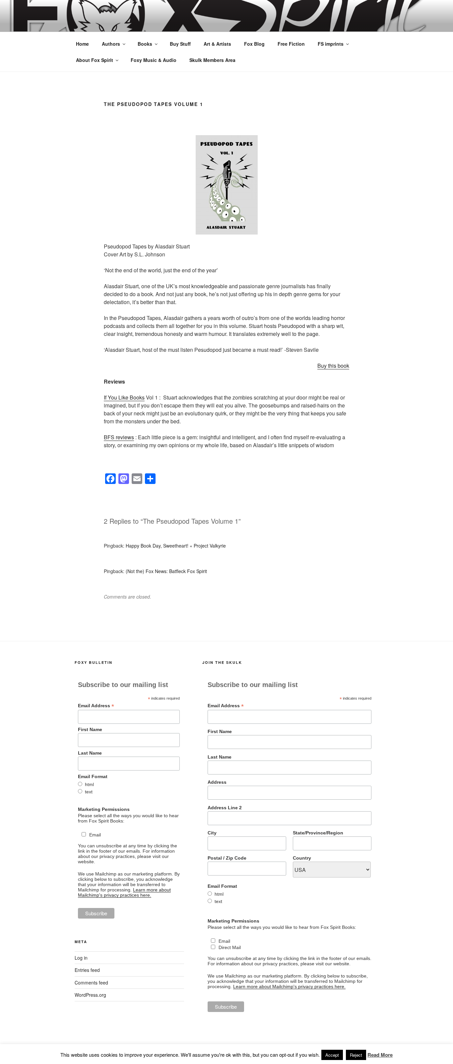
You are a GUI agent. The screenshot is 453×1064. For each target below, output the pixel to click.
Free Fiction (291, 43)
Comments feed (91, 982)
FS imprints (331, 43)
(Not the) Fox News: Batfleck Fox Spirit (166, 571)
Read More (380, 1054)
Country (302, 858)
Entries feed (87, 970)
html (89, 784)
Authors (111, 43)
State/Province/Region (318, 832)
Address (217, 782)
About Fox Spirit (94, 60)
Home (82, 43)
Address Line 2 (225, 807)
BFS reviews (119, 437)
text (89, 791)
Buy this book (333, 365)
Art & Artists (217, 43)
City (212, 832)
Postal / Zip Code (227, 858)
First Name (90, 729)
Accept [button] (332, 1055)
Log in (81, 957)
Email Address (96, 706)
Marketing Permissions (104, 809)
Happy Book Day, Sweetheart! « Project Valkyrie (176, 545)
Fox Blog (254, 43)
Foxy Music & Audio (153, 60)
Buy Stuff (180, 43)
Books (145, 43)
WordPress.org (90, 994)
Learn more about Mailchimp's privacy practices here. (124, 892)
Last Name (90, 753)
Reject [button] (356, 1055)
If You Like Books (124, 397)
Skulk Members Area (212, 60)
